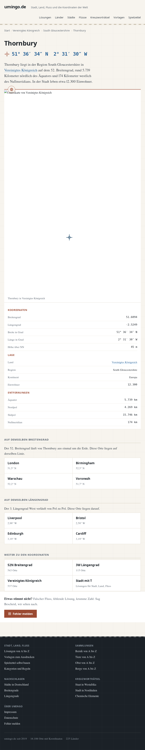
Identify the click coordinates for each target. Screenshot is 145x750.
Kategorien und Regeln (17, 668)
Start (7, 30)
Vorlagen (119, 17)
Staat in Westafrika (85, 684)
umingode (15, 7)
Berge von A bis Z (85, 668)
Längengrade (11, 696)
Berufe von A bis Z (86, 651)
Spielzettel (134, 17)
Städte (71, 17)
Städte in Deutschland (16, 684)
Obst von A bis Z (85, 663)
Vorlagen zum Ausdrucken (19, 657)
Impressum (10, 712)
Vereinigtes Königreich (26, 30)
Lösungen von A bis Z (16, 651)
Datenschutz (11, 717)
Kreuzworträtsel (100, 17)
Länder (59, 17)
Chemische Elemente (87, 696)
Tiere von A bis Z (85, 657)
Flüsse (82, 17)
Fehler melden (23, 614)
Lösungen (45, 17)
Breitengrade (11, 690)
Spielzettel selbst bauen (17, 663)
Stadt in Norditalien (86, 690)
